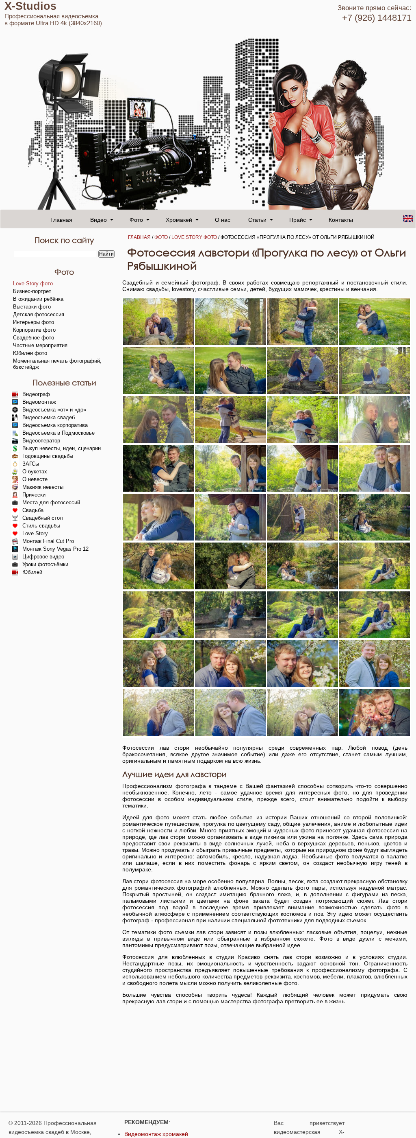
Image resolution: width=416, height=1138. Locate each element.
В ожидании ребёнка (38, 299)
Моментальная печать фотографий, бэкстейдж (57, 364)
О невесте (35, 479)
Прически (34, 495)
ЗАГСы (30, 464)
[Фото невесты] (374, 538)
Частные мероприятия (40, 345)
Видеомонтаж (39, 402)
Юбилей (32, 572)
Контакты (341, 219)
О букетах (34, 471)
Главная (61, 219)
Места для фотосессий (51, 502)
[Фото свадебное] (230, 343)
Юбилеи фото (30, 353)
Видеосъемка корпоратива (55, 425)
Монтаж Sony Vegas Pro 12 (55, 549)
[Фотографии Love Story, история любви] (158, 392)
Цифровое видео (43, 557)
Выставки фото (32, 307)
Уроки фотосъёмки (45, 564)
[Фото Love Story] (302, 343)
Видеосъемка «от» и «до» (54, 410)
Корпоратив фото (34, 330)
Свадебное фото (33, 338)
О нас (222, 219)
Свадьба (32, 510)
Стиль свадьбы (41, 526)
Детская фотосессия (38, 314)
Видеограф (36, 394)
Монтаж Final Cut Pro (48, 541)
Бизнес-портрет (32, 291)
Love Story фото (194, 237)
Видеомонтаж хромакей (156, 1134)
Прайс (297, 219)
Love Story (35, 533)
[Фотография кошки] (158, 343)
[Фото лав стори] (374, 343)
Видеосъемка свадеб (48, 417)
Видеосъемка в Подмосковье (58, 433)
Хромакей (179, 219)
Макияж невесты (42, 487)
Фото (136, 219)
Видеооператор (41, 441)
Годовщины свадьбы (47, 456)
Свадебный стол (42, 518)
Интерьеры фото (33, 322)
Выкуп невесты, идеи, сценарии (61, 448)
